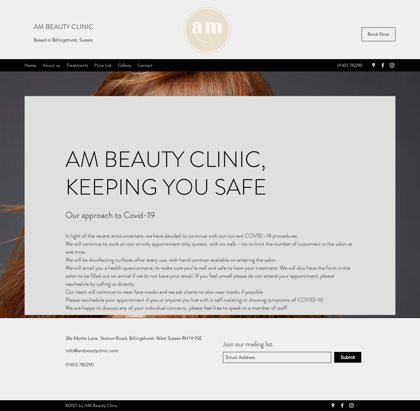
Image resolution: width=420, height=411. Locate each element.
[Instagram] (392, 65)
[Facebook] (383, 65)
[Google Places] (373, 65)
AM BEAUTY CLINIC (63, 26)
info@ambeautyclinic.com (92, 350)
